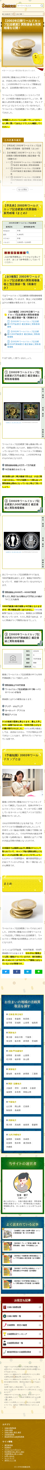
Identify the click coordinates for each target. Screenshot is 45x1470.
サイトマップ (9, 1458)
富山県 (26, 1059)
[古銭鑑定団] (9, 5)
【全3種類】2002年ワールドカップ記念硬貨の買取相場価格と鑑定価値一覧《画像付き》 (23, 155)
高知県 (18, 1124)
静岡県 (26, 1073)
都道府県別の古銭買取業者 (14, 1437)
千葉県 (28, 1037)
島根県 (18, 1110)
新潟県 (18, 1055)
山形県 (26, 1022)
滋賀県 (9, 1092)
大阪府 (9, 1088)
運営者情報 (9, 1445)
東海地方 (12, 1069)
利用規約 (8, 1447)
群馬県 (26, 1041)
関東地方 (12, 1032)
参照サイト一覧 (10, 1460)
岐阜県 (18, 1073)
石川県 (9, 1059)
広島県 (26, 1106)
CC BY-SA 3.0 (16, 422)
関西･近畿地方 (14, 1083)
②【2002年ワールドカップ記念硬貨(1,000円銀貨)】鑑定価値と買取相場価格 (26, 171)
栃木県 (18, 1041)
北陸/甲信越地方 (15, 1051)
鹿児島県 (27, 1143)
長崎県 (26, 1139)
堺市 (17, 1088)
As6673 (8, 422)
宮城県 (18, 1022)
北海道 (9, 1019)
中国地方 (12, 1102)
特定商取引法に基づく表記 (14, 1452)
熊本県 (18, 1143)
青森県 (18, 1019)
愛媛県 (35, 1124)
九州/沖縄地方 (14, 1134)
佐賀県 (9, 1143)
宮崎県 (18, 1139)
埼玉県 (9, 1041)
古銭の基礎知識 (10, 1428)
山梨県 (26, 1055)
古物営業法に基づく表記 (14, 1454)
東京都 (9, 1037)
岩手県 (9, 1022)
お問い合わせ (9, 1456)
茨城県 (35, 1041)
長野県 (9, 1055)
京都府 (33, 1088)
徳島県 (26, 1124)
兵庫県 (24, 1088)
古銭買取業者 (9, 1434)
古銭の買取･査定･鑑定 (13, 1432)
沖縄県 (9, 1147)
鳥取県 (9, 1110)
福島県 (35, 1022)
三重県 (35, 1073)
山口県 (9, 1106)
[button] (5, 972)
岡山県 (18, 1106)
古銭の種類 (35, 54)
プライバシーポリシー (13, 1449)
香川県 (9, 1124)
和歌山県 (27, 1092)
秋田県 (26, 1019)
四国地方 (12, 1120)
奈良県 (18, 1092)
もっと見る (22, 189)
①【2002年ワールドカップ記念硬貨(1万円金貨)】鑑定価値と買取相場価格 (23, 324)
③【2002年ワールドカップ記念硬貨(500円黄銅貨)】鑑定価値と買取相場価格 (26, 180)
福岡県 (9, 1139)
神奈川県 (19, 1037)
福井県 (18, 1059)
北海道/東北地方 (15, 1014)
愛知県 (9, 1073)
